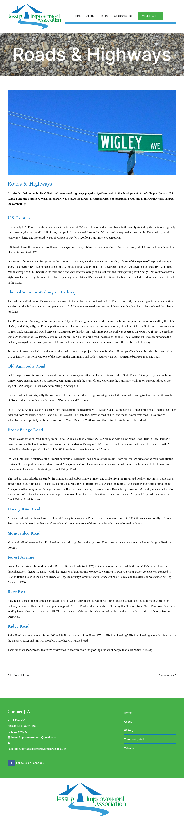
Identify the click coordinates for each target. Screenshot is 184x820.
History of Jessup (20, 675)
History (104, 15)
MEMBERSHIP (150, 15)
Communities (166, 675)
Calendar (129, 748)
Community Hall (123, 15)
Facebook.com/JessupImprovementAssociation (37, 748)
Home (77, 15)
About (90, 15)
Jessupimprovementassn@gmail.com (33, 737)
